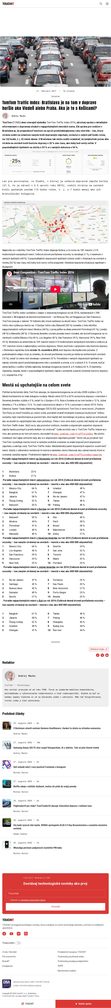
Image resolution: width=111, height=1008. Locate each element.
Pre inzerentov (9, 956)
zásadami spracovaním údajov (33, 900)
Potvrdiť (55, 906)
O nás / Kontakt (9, 952)
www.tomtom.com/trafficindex (73, 433)
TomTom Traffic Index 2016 (61, 122)
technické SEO (9, 996)
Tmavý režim (8, 943)
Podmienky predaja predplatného (73, 961)
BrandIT (6, 961)
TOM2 (16, 122)
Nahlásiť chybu (97, 649)
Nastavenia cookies (67, 971)
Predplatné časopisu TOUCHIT (72, 952)
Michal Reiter (20, 773)
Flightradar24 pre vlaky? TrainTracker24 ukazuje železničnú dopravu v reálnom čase (52, 806)
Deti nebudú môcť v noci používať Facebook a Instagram (39, 767)
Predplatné (7, 966)
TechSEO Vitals (33, 996)
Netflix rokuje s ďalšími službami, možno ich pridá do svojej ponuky (44, 786)
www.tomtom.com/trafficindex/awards (77, 454)
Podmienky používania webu (71, 956)
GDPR (60, 966)
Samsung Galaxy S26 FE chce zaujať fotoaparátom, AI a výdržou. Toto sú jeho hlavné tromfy (56, 747)
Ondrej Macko (18, 115)
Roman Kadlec (20, 834)
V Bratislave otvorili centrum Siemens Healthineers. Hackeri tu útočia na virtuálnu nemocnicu (57, 728)
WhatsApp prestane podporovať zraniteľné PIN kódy (37, 847)
